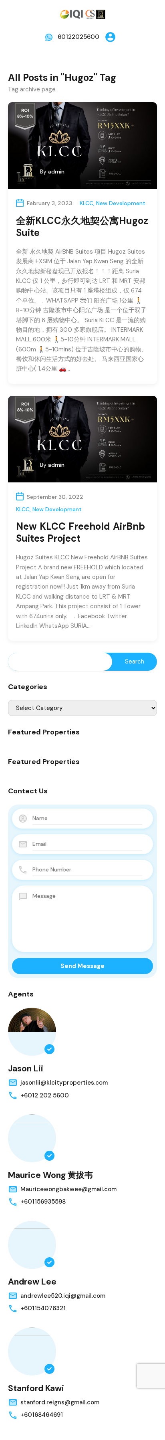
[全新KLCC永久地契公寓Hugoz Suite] (82, 145)
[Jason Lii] (32, 1032)
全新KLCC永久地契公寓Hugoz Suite (82, 226)
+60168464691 (41, 1415)
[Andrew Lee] (32, 1245)
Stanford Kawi (36, 1388)
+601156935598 (43, 1202)
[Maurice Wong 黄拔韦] (32, 1138)
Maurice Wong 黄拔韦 (50, 1175)
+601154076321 (43, 1308)
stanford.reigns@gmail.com (59, 1402)
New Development (120, 203)
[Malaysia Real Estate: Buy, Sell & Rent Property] (82, 14)
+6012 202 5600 (44, 1095)
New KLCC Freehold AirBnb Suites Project (80, 532)
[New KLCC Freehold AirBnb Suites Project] (82, 439)
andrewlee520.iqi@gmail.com (62, 1296)
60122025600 (78, 37)
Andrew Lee (32, 1281)
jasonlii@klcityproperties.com (64, 1083)
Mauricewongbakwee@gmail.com (68, 1189)
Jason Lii (25, 1068)
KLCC (86, 203)
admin (56, 171)
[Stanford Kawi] (32, 1351)
